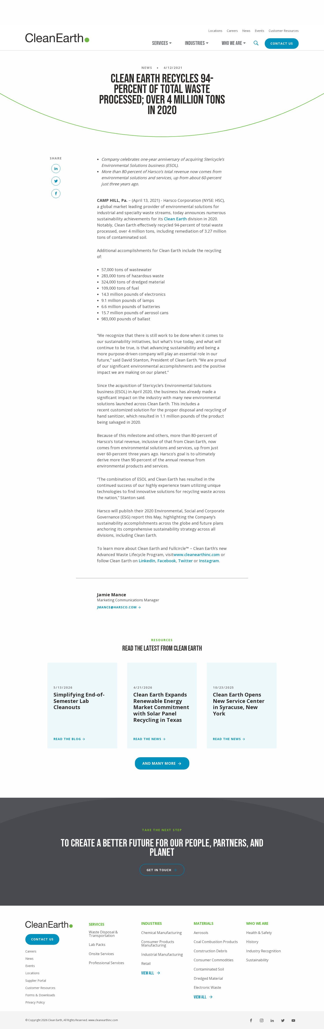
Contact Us (281, 43)
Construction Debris (210, 951)
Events (259, 31)
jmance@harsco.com (117, 607)
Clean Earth (176, 218)
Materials (203, 924)
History (252, 941)
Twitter (185, 560)
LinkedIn (147, 560)
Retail (146, 963)
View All (147, 973)
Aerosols (201, 932)
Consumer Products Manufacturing (157, 943)
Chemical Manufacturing (161, 932)
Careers (232, 31)
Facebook (166, 560)
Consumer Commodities (213, 960)
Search (255, 43)
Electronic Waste (207, 987)
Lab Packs (97, 944)
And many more (159, 763)
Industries (151, 924)
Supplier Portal (35, 980)
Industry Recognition (263, 951)
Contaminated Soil (209, 969)
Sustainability (257, 960)
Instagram (209, 560)
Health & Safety (259, 932)
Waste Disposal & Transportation (103, 934)
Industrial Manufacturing (162, 954)
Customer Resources (284, 31)
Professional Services (106, 962)
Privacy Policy (35, 1002)
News (246, 31)
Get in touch (159, 870)
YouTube (293, 1020)
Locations (215, 31)
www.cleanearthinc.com (196, 554)
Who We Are (257, 924)
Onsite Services (101, 953)
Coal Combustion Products (216, 941)
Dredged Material (208, 978)
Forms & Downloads (40, 995)
